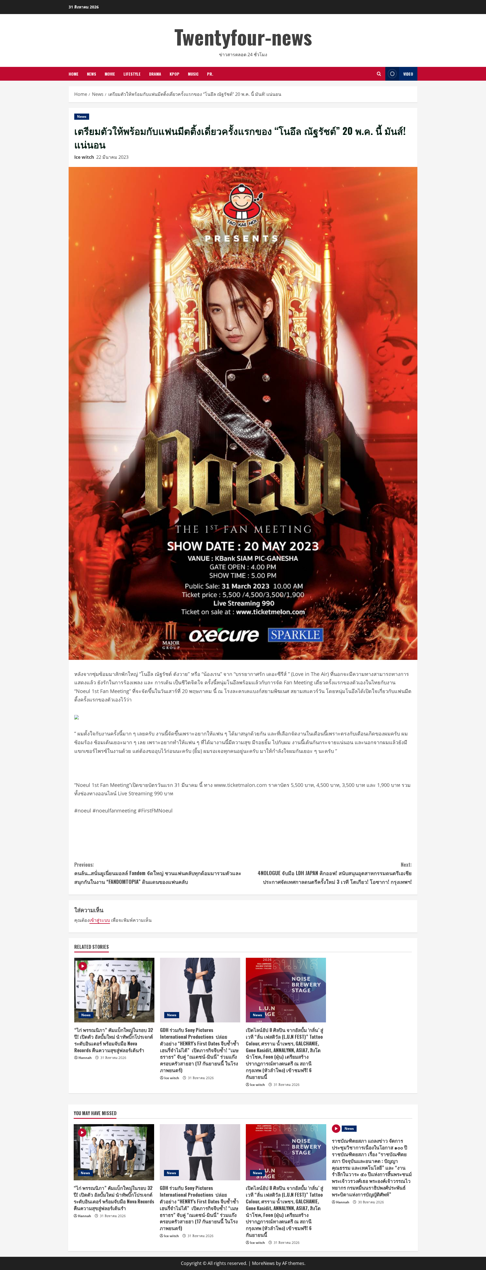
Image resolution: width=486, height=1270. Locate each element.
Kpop (174, 74)
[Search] (379, 73)
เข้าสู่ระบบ (99, 920)
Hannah (85, 1057)
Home (73, 74)
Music (193, 74)
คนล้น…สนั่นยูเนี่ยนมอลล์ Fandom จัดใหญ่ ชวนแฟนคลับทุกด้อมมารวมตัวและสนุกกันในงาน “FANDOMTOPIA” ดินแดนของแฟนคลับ (157, 873)
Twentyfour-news (243, 36)
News (91, 74)
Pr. (210, 74)
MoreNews (263, 1263)
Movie (110, 74)
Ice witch (84, 157)
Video (408, 74)
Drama (155, 74)
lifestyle (132, 74)
